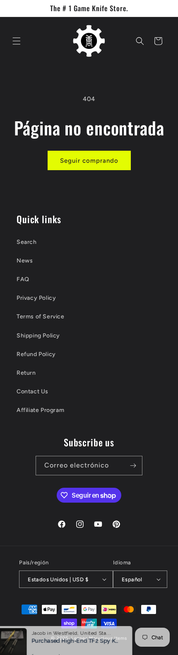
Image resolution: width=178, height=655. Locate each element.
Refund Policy (36, 354)
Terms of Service (41, 316)
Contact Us (32, 391)
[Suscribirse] (133, 465)
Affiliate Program (40, 410)
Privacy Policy (36, 297)
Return (26, 372)
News (25, 260)
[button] (16, 41)
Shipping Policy (38, 335)
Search (27, 242)
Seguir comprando (89, 160)
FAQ (23, 279)
